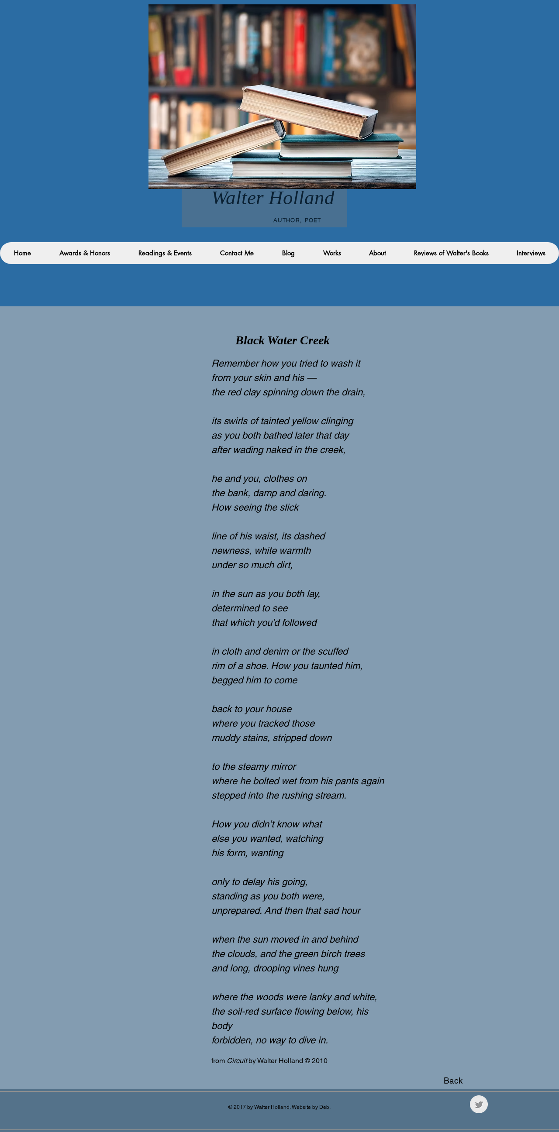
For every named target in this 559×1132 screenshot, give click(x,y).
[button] (530, 253)
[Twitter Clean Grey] (479, 1104)
